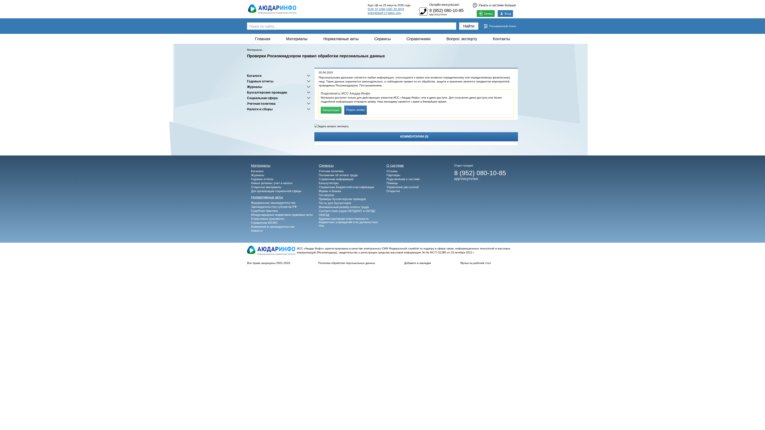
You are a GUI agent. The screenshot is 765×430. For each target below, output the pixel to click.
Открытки (393, 191)
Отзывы (392, 171)
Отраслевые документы (267, 218)
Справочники (418, 39)
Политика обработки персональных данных (346, 263)
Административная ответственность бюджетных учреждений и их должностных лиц (348, 222)
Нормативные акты (341, 39)
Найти (468, 26)
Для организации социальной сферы (276, 191)
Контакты (501, 39)
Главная (262, 39)
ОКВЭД (324, 215)
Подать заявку (355, 109)
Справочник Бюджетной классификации (346, 187)
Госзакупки (326, 195)
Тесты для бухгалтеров (335, 203)
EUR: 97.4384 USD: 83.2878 (386, 9)
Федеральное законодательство (273, 202)
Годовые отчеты (260, 81)
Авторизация (331, 110)
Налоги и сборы (260, 109)
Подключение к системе (403, 179)
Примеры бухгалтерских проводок (342, 199)
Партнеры (393, 175)
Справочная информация (336, 179)
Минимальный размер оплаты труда (344, 207)
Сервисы (382, 39)
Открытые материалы (266, 187)
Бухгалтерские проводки (267, 92)
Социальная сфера (262, 98)
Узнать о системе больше (497, 5)
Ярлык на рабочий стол (475, 263)
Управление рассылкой (402, 187)
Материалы (296, 39)
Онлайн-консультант (444, 4)
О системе (395, 166)
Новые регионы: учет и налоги (271, 183)
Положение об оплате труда (338, 175)
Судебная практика (264, 210)
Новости (257, 230)
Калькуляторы (329, 183)
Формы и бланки (330, 191)
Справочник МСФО (264, 222)
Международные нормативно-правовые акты (282, 214)
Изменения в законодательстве (272, 226)
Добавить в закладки (417, 263)
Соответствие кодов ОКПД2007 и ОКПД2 (347, 211)
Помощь (392, 183)
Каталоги (254, 75)
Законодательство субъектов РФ (274, 206)
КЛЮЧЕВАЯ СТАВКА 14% (384, 13)
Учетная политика (261, 103)
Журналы (254, 87)
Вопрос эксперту (461, 39)
